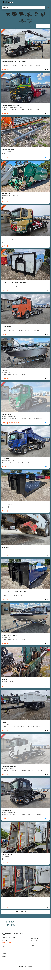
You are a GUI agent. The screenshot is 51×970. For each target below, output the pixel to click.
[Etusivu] (38, 911)
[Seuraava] (44, 911)
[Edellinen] (41, 911)
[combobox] (43, 26)
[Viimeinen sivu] (47, 911)
